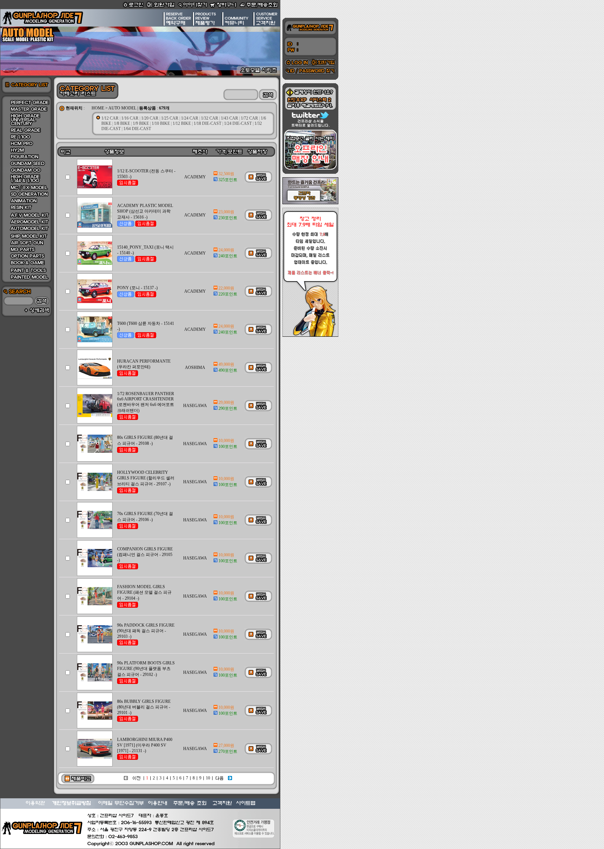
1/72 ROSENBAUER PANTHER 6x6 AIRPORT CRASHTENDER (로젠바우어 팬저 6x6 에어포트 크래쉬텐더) (145, 402)
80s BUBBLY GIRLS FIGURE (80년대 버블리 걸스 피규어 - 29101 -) (144, 707)
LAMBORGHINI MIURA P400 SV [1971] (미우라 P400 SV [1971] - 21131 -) (144, 745)
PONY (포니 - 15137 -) (137, 287)
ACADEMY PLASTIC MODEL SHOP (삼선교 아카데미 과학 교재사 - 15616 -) (145, 211)
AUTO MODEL (122, 108)
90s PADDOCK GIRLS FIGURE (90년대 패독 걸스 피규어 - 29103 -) (145, 631)
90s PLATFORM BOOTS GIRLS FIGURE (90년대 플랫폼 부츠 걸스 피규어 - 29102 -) (146, 669)
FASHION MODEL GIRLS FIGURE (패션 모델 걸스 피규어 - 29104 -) (144, 592)
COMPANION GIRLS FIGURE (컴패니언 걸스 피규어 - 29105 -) (145, 555)
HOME (98, 108)
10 (208, 778)
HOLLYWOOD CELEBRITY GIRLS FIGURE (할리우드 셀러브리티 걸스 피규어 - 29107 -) (145, 478)
